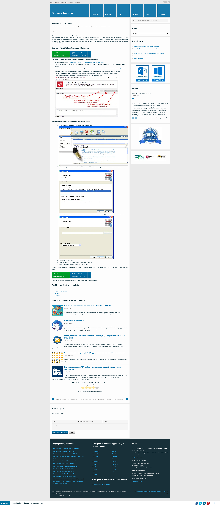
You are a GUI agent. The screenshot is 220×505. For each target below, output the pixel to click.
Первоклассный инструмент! (141, 93)
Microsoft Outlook (60, 289)
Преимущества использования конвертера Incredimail (149, 53)
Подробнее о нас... (137, 457)
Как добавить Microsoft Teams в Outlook (66, 399)
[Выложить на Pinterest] (208, 503)
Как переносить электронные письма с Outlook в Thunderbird (87, 306)
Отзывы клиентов (138, 58)
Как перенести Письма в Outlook (66, 448)
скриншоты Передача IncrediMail (143, 56)
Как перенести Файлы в (63, 463)
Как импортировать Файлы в (65, 466)
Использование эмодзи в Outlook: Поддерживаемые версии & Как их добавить (94, 353)
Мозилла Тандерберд (61, 291)
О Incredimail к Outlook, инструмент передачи (146, 46)
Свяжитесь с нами (137, 481)
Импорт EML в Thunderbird (74, 321)
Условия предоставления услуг (156, 491)
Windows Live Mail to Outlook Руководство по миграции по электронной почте (103, 399)
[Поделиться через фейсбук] (197, 503)
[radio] (82, 388)
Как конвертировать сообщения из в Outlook (68, 479)
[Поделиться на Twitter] (200, 503)
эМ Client (57, 293)
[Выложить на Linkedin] (204, 503)
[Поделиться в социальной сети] (164, 2)
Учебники (95, 26)
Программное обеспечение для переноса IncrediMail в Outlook (86, 62)
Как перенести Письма (64, 451)
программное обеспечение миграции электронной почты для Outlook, (74, 26)
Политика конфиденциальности (141, 491)
